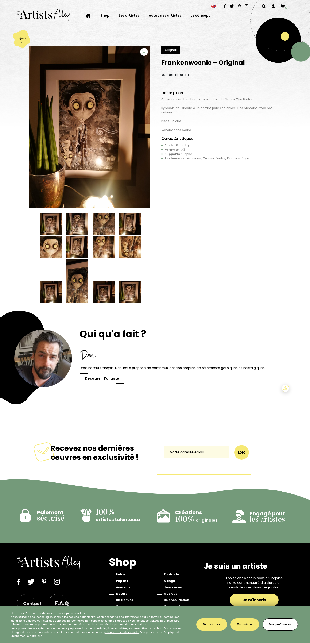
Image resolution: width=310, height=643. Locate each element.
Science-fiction (176, 600)
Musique (171, 594)
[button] (144, 52)
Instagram (246, 6)
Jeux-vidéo (173, 587)
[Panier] (283, 6)
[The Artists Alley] (43, 15)
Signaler (285, 388)
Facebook (225, 6)
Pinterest (239, 6)
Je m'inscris (254, 599)
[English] (214, 6)
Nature (122, 594)
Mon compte (273, 6)
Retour (21, 38)
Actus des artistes (165, 16)
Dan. (89, 355)
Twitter (232, 6)
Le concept (200, 16)
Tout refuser (245, 624)
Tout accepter (212, 624)
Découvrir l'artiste (102, 378)
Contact (32, 604)
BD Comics (124, 600)
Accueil (91, 16)
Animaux (123, 587)
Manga (169, 581)
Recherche (264, 6)
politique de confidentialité (121, 632)
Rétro (120, 574)
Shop (104, 16)
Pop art (122, 581)
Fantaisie (171, 574)
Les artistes (129, 16)
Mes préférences (280, 624)
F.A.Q (62, 603)
